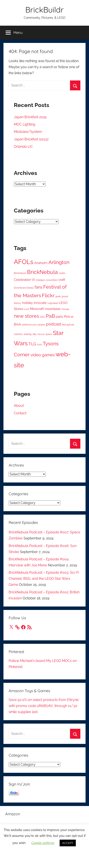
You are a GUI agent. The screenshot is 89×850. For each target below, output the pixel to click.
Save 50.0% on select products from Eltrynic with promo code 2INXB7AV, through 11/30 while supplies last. (44, 706)
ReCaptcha (68, 324)
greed (65, 296)
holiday (27, 303)
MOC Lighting (24, 124)
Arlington (58, 262)
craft (62, 280)
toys (39, 344)
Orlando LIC (23, 147)
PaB (50, 316)
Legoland (53, 303)
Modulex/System (28, 132)
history (17, 303)
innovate (40, 303)
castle (62, 273)
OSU (42, 317)
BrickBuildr (44, 9)
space (49, 334)
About (19, 406)
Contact (20, 413)
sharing (28, 334)
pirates (41, 324)
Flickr (48, 295)
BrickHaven (20, 273)
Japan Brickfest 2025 (30, 117)
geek (58, 296)
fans (38, 287)
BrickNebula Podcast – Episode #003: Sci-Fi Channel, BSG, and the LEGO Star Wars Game (44, 578)
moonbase (53, 309)
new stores (26, 316)
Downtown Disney (24, 287)
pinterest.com (29, 324)
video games (42, 354)
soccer (41, 334)
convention (52, 280)
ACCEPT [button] (67, 843)
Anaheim (41, 263)
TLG (32, 343)
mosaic (65, 309)
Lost (26, 309)
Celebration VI (24, 280)
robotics (18, 334)
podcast (53, 324)
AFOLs (23, 262)
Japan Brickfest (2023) (31, 139)
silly (34, 334)
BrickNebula (42, 272)
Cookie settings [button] (42, 843)
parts (59, 316)
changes (40, 280)
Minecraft (37, 309)
